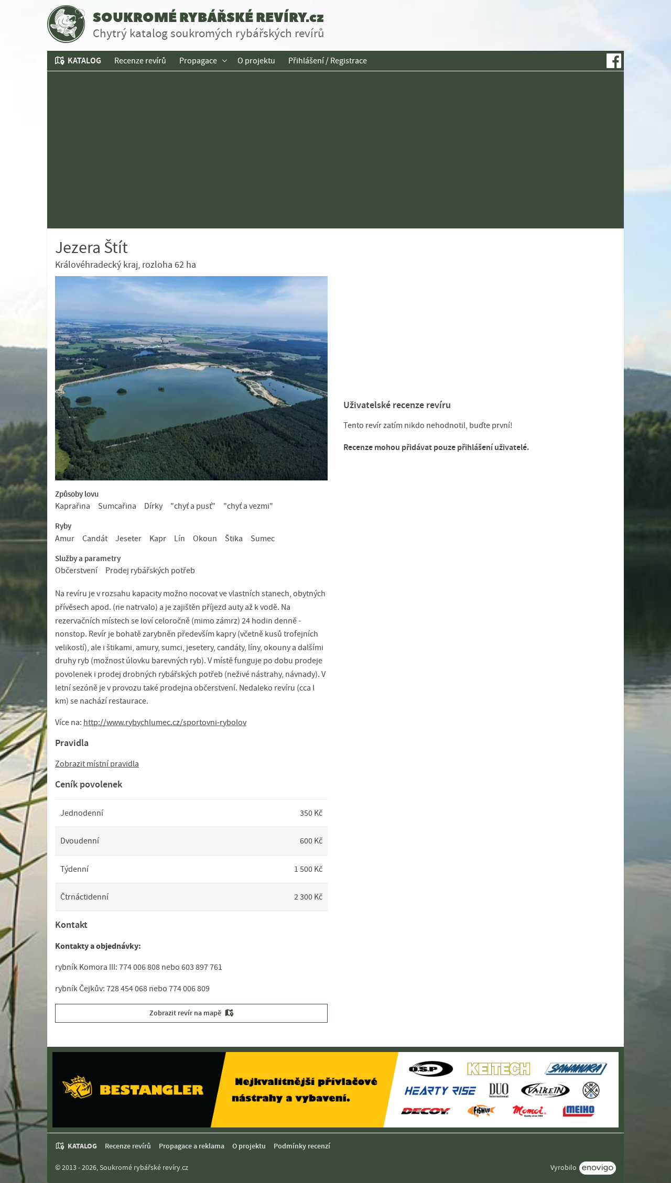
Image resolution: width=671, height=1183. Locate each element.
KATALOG (84, 60)
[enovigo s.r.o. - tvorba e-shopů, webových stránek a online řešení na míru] (597, 1168)
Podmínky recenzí (302, 1146)
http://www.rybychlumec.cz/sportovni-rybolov (164, 722)
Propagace (198, 61)
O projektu (256, 61)
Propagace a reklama (191, 1146)
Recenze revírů (140, 61)
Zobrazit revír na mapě (185, 1013)
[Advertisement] (335, 149)
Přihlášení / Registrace (327, 61)
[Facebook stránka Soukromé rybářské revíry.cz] (614, 60)
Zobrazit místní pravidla (97, 764)
